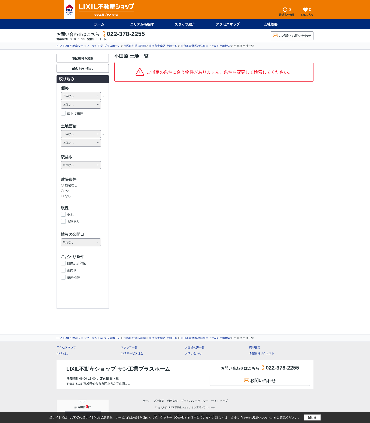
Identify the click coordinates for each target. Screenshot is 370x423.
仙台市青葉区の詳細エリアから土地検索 (206, 45)
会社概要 (271, 24)
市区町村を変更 (82, 58)
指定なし (71, 185)
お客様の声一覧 (194, 347)
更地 (70, 214)
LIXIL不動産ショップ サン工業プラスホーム (118, 369)
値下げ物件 (75, 113)
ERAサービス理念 (132, 353)
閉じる (312, 417)
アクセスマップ (66, 347)
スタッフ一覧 (129, 347)
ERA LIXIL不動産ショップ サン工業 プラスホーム (89, 45)
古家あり (73, 221)
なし (68, 196)
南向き (72, 270)
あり (68, 190)
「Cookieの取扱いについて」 (256, 417)
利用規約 (172, 400)
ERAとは (62, 353)
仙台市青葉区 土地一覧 (163, 45)
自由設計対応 (76, 263)
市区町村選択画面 (135, 45)
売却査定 (254, 347)
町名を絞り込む (82, 68)
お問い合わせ (193, 353)
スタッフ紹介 (185, 24)
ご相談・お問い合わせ (295, 35)
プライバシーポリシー (195, 400)
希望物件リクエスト (261, 353)
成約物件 (73, 277)
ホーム (99, 24)
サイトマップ (219, 400)
